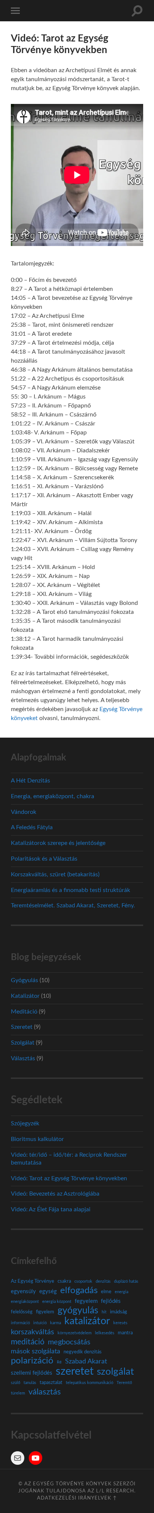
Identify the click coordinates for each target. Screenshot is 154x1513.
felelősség (22, 1311)
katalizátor (87, 1321)
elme (106, 1291)
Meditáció (24, 1012)
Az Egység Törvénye (32, 1281)
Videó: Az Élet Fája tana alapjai (50, 1209)
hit (104, 1312)
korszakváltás (32, 1332)
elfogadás (79, 1290)
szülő (15, 1383)
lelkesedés (104, 1333)
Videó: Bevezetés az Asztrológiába (55, 1194)
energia (121, 1292)
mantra (125, 1332)
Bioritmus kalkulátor (37, 1139)
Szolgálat (22, 1043)
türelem (18, 1393)
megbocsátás (69, 1342)
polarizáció (32, 1360)
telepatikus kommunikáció (89, 1383)
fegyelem (86, 1301)
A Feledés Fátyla (32, 827)
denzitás (103, 1281)
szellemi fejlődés (31, 1373)
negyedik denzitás (83, 1351)
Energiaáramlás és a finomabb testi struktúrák (70, 890)
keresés (120, 1323)
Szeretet (22, 1027)
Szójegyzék (25, 1123)
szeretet (74, 1371)
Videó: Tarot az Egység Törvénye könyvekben (69, 1178)
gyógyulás (78, 1310)
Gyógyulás (24, 980)
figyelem (45, 1311)
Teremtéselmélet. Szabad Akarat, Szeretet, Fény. (73, 905)
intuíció (40, 1323)
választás (44, 1392)
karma (55, 1323)
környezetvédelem (75, 1333)
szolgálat (115, 1371)
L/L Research (115, 1491)
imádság (118, 1311)
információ (20, 1323)
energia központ (56, 1302)
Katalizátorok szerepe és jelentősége (58, 843)
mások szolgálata (35, 1351)
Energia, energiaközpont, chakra (52, 796)
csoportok (83, 1281)
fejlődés (111, 1301)
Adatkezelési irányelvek (74, 1498)
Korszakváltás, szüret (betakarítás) (55, 874)
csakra (64, 1281)
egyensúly (23, 1291)
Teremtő (124, 1383)
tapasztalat (51, 1382)
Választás (23, 1058)
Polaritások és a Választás (44, 859)
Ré (59, 1362)
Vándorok (23, 812)
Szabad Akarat (86, 1361)
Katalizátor (25, 996)
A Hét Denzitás (30, 781)
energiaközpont (25, 1302)
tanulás (30, 1383)
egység (48, 1291)
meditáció (27, 1342)
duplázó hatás (126, 1281)
